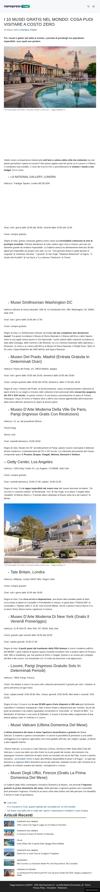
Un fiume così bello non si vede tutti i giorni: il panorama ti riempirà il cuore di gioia (47, 810)
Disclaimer (51, 888)
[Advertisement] (50, 139)
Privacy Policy (39, 888)
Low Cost (12, 802)
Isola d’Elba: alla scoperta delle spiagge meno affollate (40, 844)
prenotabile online (23, 759)
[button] (88, 6)
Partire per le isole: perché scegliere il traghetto (38, 853)
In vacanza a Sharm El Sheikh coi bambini (35, 834)
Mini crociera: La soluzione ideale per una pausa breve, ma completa (47, 863)
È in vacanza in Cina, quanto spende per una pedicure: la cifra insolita (41, 807)
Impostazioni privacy (92, 890)
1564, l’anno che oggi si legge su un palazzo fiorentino (41, 825)
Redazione (62, 888)
